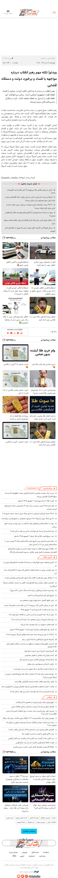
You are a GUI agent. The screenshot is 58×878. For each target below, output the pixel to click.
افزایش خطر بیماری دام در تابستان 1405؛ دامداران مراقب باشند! (31, 729)
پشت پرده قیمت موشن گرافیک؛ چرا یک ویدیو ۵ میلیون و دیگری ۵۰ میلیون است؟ (31, 724)
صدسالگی (35, 852)
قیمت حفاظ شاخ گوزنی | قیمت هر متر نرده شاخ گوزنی (35, 742)
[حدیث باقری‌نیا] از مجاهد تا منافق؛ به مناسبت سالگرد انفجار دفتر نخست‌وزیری (32, 645)
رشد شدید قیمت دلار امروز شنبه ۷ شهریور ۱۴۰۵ (37, 609)
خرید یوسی (9, 817)
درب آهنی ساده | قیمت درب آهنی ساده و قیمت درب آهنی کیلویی (31, 738)
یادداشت (42, 856)
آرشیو (22, 856)
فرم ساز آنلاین (34, 817)
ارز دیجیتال (31, 822)
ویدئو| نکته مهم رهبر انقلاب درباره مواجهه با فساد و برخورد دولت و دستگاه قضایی (29, 79)
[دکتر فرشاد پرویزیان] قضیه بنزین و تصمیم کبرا (37, 659)
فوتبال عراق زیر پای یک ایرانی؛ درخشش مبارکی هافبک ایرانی (32, 706)
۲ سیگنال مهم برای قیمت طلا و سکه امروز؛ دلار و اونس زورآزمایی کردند (29, 577)
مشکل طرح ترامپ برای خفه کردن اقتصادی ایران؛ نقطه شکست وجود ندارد (29, 222)
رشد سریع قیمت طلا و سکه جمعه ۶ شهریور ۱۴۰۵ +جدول (34, 536)
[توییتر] (22, 876)
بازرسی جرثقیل (45, 817)
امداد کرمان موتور (21, 817)
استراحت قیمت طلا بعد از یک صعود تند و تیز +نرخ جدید (34, 669)
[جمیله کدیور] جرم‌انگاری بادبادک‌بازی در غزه (38, 639)
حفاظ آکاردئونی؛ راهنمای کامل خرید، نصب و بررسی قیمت (33, 746)
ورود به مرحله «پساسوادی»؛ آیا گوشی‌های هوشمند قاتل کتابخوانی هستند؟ (30, 214)
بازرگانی (49, 697)
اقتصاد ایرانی (51, 822)
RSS (14, 856)
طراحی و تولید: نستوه (26, 872)
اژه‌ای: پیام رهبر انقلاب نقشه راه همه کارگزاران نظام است (34, 681)
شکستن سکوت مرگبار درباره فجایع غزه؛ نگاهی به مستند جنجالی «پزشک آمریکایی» (30, 584)
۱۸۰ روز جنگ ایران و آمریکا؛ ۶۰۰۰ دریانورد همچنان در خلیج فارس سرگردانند (27, 518)
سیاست (43, 58)
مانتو (54, 817)
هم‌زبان (24, 852)
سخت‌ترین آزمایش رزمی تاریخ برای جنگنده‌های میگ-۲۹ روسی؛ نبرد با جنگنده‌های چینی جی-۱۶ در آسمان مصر (31, 543)
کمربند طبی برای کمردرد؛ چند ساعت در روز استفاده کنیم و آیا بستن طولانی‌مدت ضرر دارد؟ (31, 712)
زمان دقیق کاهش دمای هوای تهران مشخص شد (37, 600)
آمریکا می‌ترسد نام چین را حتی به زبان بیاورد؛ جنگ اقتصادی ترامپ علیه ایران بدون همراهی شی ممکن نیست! (30, 199)
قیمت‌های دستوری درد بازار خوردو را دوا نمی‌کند (37, 624)
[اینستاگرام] (26, 876)
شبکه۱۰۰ (46, 852)
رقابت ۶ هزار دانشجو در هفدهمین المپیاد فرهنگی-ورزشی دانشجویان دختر (28, 686)
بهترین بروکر (41, 822)
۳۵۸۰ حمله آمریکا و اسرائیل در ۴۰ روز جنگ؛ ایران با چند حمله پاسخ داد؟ (28, 513)
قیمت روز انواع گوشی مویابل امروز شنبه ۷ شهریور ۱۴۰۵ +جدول (32, 629)
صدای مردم (13, 852)
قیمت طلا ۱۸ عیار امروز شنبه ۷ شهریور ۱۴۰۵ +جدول (36, 500)
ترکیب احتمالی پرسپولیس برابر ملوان (40, 664)
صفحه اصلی (51, 58)
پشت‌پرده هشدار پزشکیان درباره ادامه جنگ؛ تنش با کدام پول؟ (32, 590)
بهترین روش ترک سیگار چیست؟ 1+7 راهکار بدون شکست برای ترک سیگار (28, 718)
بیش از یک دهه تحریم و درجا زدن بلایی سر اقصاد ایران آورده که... (31, 614)
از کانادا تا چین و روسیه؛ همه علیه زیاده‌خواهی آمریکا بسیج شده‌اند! (30, 634)
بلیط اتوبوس (21, 822)
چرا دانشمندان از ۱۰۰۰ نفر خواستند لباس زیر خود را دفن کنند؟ (32, 531)
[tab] (49, 488)
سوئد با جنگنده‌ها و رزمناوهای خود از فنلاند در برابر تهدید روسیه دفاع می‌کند (31, 525)
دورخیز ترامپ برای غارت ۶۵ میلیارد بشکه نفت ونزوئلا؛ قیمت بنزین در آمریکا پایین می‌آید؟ (31, 675)
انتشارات (31, 856)
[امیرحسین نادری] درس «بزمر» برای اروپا (39, 650)
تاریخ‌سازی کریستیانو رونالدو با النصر (41, 595)
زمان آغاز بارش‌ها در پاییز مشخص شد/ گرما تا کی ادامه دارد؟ (32, 619)
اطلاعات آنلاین (29, 12)
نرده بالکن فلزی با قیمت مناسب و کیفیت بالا (38, 733)
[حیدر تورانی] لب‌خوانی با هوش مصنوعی (39, 655)
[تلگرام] (18, 876)
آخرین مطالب (47, 557)
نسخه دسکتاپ (29, 831)
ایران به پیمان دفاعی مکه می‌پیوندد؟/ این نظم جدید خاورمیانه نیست (31, 191)
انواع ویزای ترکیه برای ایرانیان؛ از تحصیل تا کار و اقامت (35, 702)
